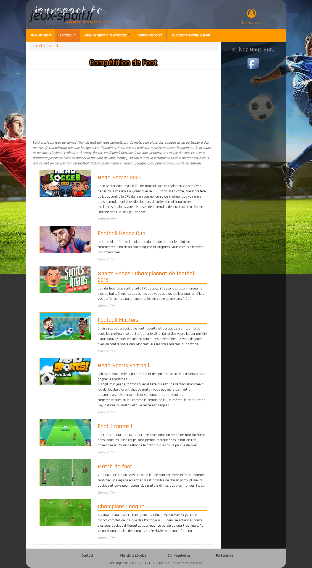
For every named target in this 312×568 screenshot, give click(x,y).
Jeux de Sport (40, 35)
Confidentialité (179, 555)
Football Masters (118, 320)
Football (66, 35)
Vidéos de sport (150, 35)
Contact (87, 555)
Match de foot (115, 467)
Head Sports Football (123, 365)
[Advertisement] (123, 106)
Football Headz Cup (121, 233)
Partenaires (224, 555)
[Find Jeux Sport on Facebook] (253, 64)
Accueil (37, 45)
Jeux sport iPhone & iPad (190, 35)
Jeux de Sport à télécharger (105, 35)
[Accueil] (69, 14)
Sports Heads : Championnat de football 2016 (147, 277)
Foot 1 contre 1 (115, 426)
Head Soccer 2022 (119, 177)
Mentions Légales (133, 555)
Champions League (121, 507)
